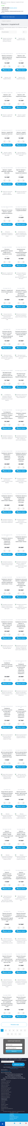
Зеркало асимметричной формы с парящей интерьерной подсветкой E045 (7, 875)
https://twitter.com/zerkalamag (14, 1075)
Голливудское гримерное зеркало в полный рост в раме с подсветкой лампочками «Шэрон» (7, 415)
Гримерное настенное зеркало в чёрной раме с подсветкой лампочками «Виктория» (7, 625)
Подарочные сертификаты (7, 1108)
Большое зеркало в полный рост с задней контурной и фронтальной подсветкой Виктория (21, 293)
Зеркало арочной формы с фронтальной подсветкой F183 (21, 793)
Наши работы (4, 1100)
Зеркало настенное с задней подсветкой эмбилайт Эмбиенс (7, 57)
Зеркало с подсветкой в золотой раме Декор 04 (7, 292)
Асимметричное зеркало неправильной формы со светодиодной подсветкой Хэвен (21, 252)
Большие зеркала (5, 1090)
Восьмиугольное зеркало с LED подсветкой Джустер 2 (21, 375)
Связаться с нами (18, 1064)
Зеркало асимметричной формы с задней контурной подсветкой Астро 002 (7, 834)
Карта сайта (3, 1105)
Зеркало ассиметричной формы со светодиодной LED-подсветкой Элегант (21, 875)
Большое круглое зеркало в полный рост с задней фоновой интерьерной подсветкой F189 (7, 334)
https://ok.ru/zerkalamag (19, 1078)
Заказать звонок (13, 7)
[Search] (25, 17)
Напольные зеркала (5, 1089)
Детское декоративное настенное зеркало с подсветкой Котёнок (21, 753)
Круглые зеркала (5, 1083)
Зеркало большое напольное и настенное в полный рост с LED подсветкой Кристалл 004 (7, 959)
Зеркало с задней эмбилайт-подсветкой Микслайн (7, 171)
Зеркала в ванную (5, 1093)
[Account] (8, 1124)
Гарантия (3, 1101)
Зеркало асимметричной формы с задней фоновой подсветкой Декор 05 (21, 834)
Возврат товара (4, 1104)
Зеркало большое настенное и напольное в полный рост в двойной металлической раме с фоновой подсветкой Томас (7, 1001)
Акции (2, 1110)
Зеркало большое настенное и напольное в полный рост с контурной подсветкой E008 (21, 1000)
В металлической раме (6, 1092)
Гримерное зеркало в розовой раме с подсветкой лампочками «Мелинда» (21, 499)
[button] (5, 8)
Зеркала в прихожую (5, 1094)
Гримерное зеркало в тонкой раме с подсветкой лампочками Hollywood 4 (6, 541)
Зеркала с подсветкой (6, 1081)
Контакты (3, 1103)
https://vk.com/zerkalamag (8, 1078)
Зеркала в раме (4, 1086)
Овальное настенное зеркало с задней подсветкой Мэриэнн (7, 211)
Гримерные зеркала (5, 1082)
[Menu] (2, 1124)
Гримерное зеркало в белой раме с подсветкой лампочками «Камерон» (6, 456)
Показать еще (15, 1024)
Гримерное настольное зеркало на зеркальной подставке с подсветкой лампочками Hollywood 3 (21, 668)
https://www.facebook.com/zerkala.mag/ (14, 1074)
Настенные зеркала (5, 1097)
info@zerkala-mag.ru (14, 1068)
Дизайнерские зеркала (6, 1087)
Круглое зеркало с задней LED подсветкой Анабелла (21, 171)
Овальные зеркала (5, 1085)
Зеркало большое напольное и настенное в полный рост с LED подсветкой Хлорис (21, 959)
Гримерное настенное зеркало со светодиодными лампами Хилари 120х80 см (21, 625)
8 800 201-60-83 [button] (7, 1064)
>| (19, 1034)
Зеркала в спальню (5, 1096)
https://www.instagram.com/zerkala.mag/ (14, 1076)
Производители (4, 1107)
